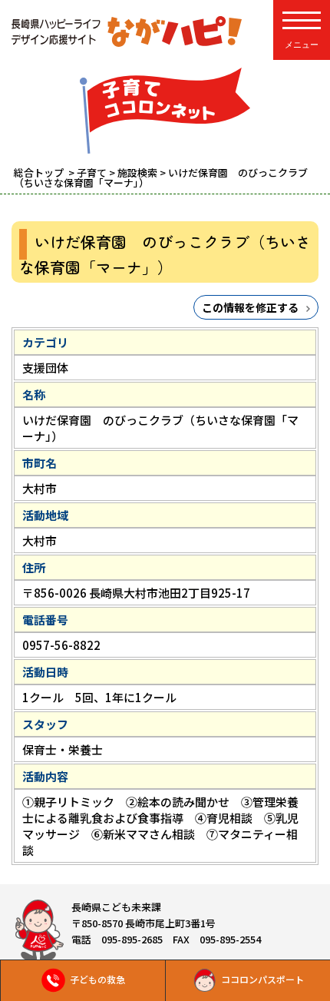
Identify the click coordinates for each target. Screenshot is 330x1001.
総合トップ (40, 172)
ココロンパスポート (262, 979)
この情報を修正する (250, 307)
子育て (92, 172)
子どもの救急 (97, 979)
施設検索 (137, 172)
